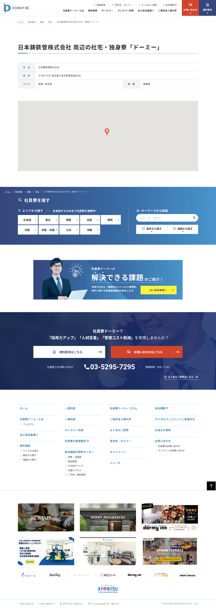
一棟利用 (70, 419)
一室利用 (70, 408)
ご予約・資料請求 (77, 474)
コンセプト (28, 424)
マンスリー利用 (125, 10)
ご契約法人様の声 (167, 10)
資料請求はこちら (67, 352)
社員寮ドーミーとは (73, 10)
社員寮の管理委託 (75, 441)
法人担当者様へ (146, 10)
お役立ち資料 (163, 430)
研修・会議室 (74, 456)
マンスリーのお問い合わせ (171, 450)
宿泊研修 (72, 461)
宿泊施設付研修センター (79, 452)
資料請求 (207, 7)
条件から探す (152, 228)
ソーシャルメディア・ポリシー (105, 603)
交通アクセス (74, 470)
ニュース (115, 463)
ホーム (20, 22)
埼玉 (50, 22)
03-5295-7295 (112, 367)
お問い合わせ (190, 7)
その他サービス (75, 465)
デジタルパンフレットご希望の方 (175, 419)
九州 (68, 230)
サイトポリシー (48, 603)
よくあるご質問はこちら (181, 376)
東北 (48, 220)
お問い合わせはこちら (145, 352)
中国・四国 (48, 230)
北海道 (27, 220)
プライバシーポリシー (73, 603)
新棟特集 (101, 5)
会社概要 (170, 5)
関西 (110, 220)
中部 (27, 230)
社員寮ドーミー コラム (123, 408)
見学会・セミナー (122, 5)
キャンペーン (118, 452)
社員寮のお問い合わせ (169, 446)
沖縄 (89, 230)
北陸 (89, 220)
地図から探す (183, 228)
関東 (42, 22)
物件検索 (92, 10)
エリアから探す (30, 450)
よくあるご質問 (148, 5)
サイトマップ (27, 603)
